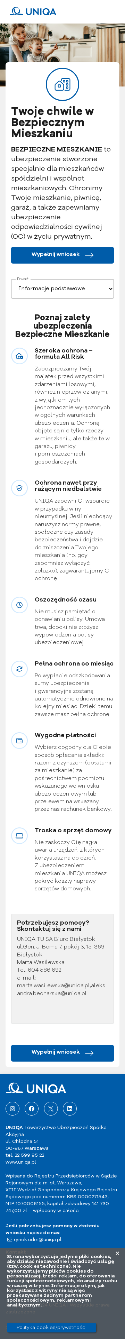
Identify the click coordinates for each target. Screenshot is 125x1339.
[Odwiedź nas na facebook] (32, 1109)
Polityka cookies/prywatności (51, 1327)
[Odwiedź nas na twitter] (51, 1109)
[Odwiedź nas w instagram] (12, 1109)
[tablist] (62, 289)
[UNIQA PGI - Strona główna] (33, 13)
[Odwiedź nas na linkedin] (70, 1109)
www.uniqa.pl (21, 1162)
